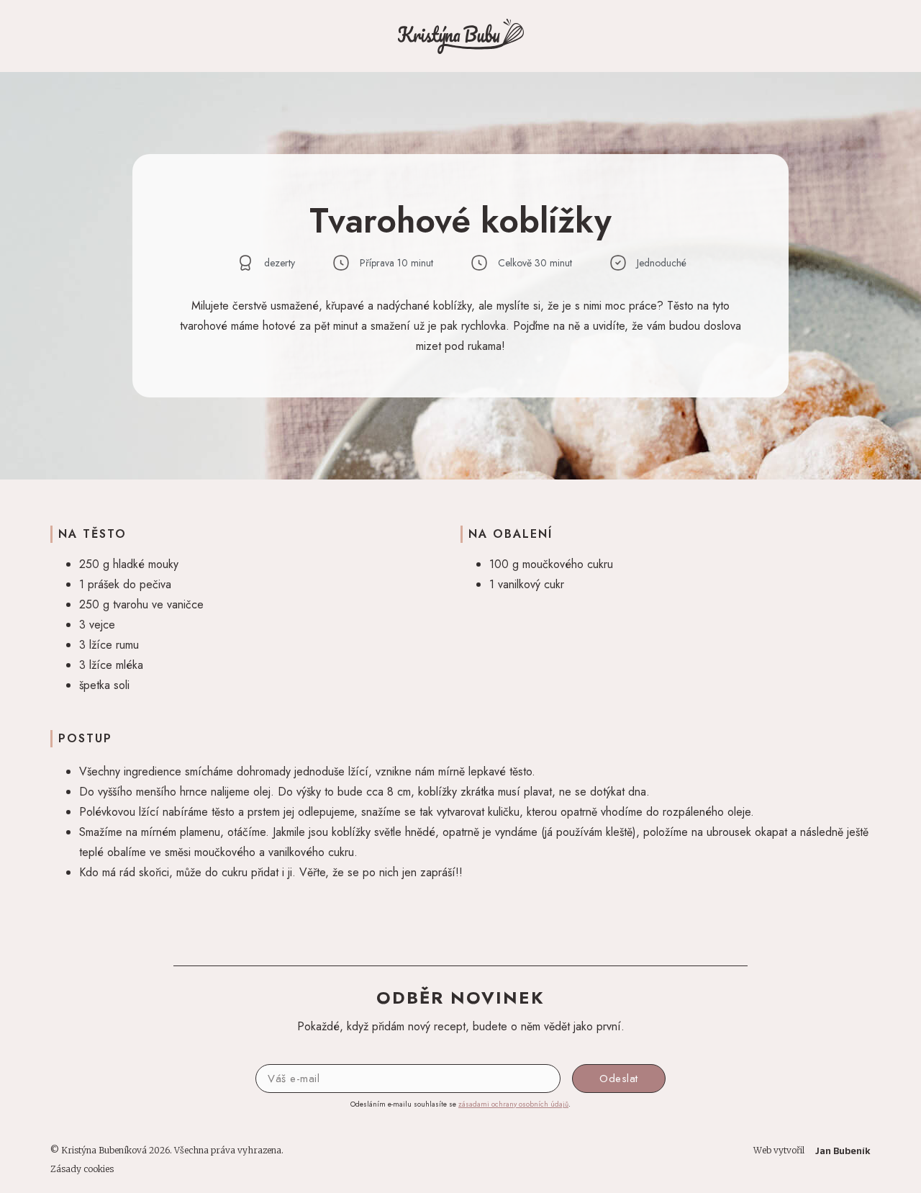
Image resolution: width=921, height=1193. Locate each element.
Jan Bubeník (843, 1150)
